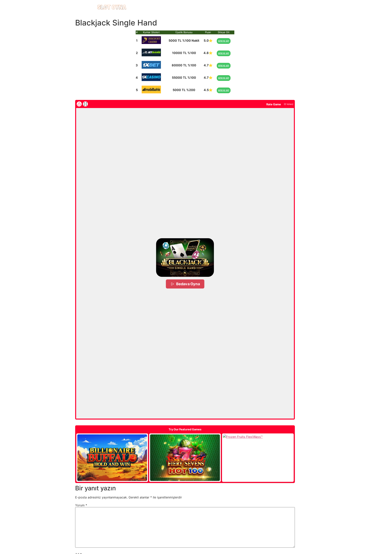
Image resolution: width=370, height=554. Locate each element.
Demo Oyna (112, 457)
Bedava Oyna (188, 284)
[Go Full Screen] (85, 103)
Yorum (81, 505)
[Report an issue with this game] (79, 103)
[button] (185, 257)
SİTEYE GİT (223, 41)
